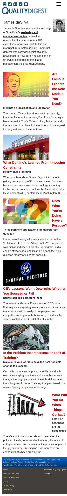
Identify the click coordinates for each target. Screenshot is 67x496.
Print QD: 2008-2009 (11, 478)
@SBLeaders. (37, 63)
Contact (21, 462)
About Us (48, 474)
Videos (5, 482)
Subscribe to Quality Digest (55, 470)
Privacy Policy (8, 486)
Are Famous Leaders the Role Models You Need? (58, 88)
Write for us (7, 490)
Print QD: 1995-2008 (11, 474)
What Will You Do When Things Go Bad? (59, 404)
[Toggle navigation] (59, 4)
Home (5, 470)
